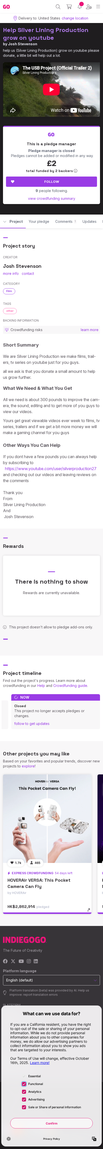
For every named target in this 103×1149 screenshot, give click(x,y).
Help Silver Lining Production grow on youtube (45, 34)
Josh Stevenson (22, 44)
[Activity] (79, 7)
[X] (13, 961)
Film (9, 291)
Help (41, 685)
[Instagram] (29, 961)
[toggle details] (90, 912)
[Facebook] (5, 961)
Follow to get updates (32, 723)
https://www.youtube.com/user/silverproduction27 (50, 468)
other (10, 311)
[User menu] (88, 6)
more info (11, 273)
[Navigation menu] (98, 7)
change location (75, 18)
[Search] (58, 7)
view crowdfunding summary (51, 198)
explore (28, 766)
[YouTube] (21, 961)
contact (28, 273)
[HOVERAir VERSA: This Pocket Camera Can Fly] (47, 818)
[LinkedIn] (36, 961)
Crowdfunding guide (70, 685)
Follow (51, 182)
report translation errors (40, 994)
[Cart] (69, 7)
